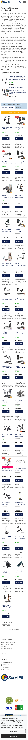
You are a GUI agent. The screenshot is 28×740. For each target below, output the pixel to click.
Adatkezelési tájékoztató (7, 644)
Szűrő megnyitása (14, 112)
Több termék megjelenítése (13, 100)
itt (16, 727)
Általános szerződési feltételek (8, 642)
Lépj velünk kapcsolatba (6, 648)
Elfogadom (13, 736)
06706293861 (6, 665)
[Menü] (24, 2)
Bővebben (5, 172)
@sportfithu (6, 667)
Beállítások (13, 731)
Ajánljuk (4, 104)
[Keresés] (16, 2)
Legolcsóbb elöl (11, 104)
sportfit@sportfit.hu (8, 662)
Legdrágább (19, 104)
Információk (3, 646)
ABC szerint (18, 108)
